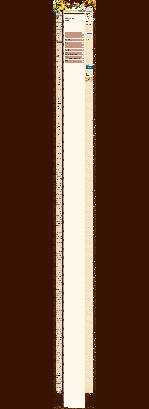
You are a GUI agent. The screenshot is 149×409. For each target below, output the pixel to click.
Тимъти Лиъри (61, 365)
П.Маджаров (59, 305)
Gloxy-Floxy (58, 19)
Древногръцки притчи (59, 233)
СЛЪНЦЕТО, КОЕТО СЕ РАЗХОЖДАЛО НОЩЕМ (59, 140)
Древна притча (60, 232)
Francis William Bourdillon (58, 387)
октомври (58, 56)
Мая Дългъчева (57, 285)
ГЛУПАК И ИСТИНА (59, 68)
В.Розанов (57, 209)
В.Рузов (59, 209)
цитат (60, 377)
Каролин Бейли (59, 263)
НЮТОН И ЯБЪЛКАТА (59, 67)
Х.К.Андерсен (57, 370)
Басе (56, 200)
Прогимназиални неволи (59, 26)
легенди (58, 274)
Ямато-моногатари (59, 385)
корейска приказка (57, 268)
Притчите (72, 0)
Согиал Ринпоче (57, 356)
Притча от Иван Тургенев (58, 323)
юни (57, 61)
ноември (58, 55)
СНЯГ (57, 138)
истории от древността (58, 257)
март (57, 65)
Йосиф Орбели (60, 259)
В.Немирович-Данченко (59, 208)
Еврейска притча (60, 236)
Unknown (66, 42)
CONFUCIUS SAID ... (59, 127)
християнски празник (58, 375)
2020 (57, 44)
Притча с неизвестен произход (59, 337)
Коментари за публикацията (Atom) (72, 87)
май (57, 62)
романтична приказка (60, 347)
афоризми (57, 198)
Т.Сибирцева (57, 362)
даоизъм (56, 223)
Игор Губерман (58, 247)
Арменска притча (58, 194)
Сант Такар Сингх (58, 350)
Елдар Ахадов (60, 238)
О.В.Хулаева (61, 297)
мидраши (61, 285)
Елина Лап (60, 240)
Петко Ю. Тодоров (58, 310)
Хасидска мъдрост (60, 371)
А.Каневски (57, 174)
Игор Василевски (60, 246)
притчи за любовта (58, 338)
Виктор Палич (60, 213)
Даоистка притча (60, 223)
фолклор (57, 368)
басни (58, 200)
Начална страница (67, 10)
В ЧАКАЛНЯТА (58, 106)
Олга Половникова (60, 301)
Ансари (61, 192)
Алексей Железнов (58, 187)
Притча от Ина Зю (58, 324)
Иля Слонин (58, 249)
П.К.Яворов (61, 304)
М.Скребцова (61, 278)
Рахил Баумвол (60, 345)
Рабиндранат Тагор (58, 344)
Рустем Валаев (60, 348)
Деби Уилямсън (57, 224)
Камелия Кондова (58, 262)
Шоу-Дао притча (57, 381)
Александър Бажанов (58, 181)
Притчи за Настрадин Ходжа (59, 339)
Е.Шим (59, 234)
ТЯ (57, 163)
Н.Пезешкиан (61, 289)
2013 (57, 49)
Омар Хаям (61, 302)
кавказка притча (57, 261)
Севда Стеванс (58, 352)
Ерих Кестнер (58, 242)
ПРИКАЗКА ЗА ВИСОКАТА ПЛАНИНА (58, 75)
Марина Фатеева (58, 282)
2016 (57, 45)
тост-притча (57, 366)
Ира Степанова (60, 253)
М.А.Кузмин (58, 278)
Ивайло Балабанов (58, 244)
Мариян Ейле (60, 284)
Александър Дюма (58, 183)
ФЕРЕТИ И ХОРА (59, 109)
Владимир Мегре (57, 215)
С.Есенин (61, 349)
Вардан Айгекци (57, 211)
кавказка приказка (60, 260)
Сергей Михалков (60, 354)
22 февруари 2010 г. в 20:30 (67, 49)
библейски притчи (58, 202)
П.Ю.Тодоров (58, 306)
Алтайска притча (57, 189)
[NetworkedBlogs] (89, 32)
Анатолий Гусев (57, 190)
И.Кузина (60, 243)
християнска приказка (58, 373)
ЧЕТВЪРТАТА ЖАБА (59, 126)
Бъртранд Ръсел (60, 206)
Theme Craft (87, 82)
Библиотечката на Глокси (68, 12)
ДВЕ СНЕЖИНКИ (59, 105)
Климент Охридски (59, 264)
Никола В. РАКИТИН (60, 295)
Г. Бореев (57, 217)
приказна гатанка (60, 314)
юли (57, 60)
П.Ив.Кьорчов (58, 304)
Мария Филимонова (58, 283)
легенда (61, 273)
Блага (65, 32)
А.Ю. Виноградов (58, 176)
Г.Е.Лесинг (60, 217)
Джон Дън (61, 227)
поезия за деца (59, 312)
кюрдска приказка (60, 270)
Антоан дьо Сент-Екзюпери (59, 193)
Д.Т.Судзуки (61, 221)
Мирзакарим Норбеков (58, 286)
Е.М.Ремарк (57, 234)
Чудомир (57, 379)
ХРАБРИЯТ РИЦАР (59, 118)
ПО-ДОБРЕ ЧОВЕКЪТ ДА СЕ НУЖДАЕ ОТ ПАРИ (59, 96)
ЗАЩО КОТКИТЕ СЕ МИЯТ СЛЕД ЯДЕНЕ (59, 72)
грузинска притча (57, 221)
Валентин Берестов (60, 210)
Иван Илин (59, 245)
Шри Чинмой (61, 381)
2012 (57, 50)
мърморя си (57, 289)
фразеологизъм (57, 369)
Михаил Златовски (58, 287)
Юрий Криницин (60, 383)
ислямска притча (59, 256)
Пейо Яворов (59, 308)
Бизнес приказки (58, 27)
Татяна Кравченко (58, 363)
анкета (58, 192)
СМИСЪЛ (58, 85)
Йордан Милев (57, 258)
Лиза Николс (60, 276)
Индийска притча (60, 251)
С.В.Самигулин (57, 349)
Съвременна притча (59, 361)
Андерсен (60, 191)
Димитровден (57, 229)
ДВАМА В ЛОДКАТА (59, 164)
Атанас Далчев (60, 196)
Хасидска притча (59, 372)
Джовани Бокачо (57, 227)
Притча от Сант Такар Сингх (59, 331)
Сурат (61, 359)
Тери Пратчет (57, 365)
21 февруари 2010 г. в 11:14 (67, 39)
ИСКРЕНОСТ (58, 119)
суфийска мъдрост (57, 360)
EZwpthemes (89, 81)
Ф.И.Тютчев (60, 367)
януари (58, 169)
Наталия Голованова (58, 293)
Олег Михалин (57, 302)
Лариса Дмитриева (59, 272)
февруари (58, 66)
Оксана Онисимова (58, 299)
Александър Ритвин (58, 185)
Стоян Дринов (60, 358)
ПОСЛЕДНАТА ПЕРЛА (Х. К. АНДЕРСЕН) (58, 123)
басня (60, 200)
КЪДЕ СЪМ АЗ (58, 145)
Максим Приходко (59, 280)
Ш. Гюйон (60, 379)
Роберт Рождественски (58, 346)
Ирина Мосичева (58, 255)
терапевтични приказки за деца (59, 364)
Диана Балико (60, 228)
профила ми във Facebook (59, 24)
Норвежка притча (57, 297)
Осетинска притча (58, 303)
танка (59, 362)
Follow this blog (89, 33)
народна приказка (58, 291)
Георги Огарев (58, 219)
